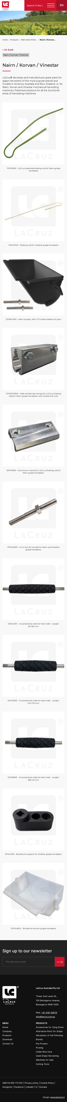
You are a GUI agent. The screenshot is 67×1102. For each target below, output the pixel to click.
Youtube (43, 1087)
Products (14, 40)
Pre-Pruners (42, 1043)
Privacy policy (31, 1083)
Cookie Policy (47, 1083)
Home (5, 40)
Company (7, 1031)
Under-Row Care (44, 1052)
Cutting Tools (42, 1064)
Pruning (39, 1047)
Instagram (7, 1087)
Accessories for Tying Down (50, 1027)
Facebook (19, 1087)
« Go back (7, 50)
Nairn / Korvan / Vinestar (48, 40)
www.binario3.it (57, 1097)
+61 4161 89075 (49, 1012)
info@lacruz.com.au (45, 1016)
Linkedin (30, 1087)
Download (7, 1039)
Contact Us (7, 1043)
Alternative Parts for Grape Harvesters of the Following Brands (29, 40)
